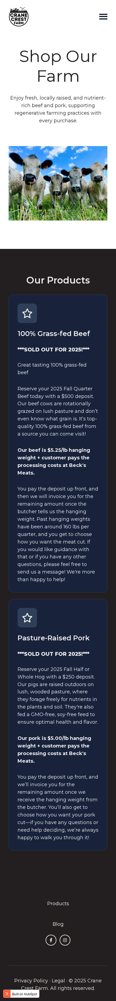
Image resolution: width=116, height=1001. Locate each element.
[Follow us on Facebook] (51, 940)
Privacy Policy (31, 981)
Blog (58, 924)
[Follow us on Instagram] (65, 940)
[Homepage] (19, 16)
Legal (58, 981)
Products (58, 904)
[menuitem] (58, 904)
